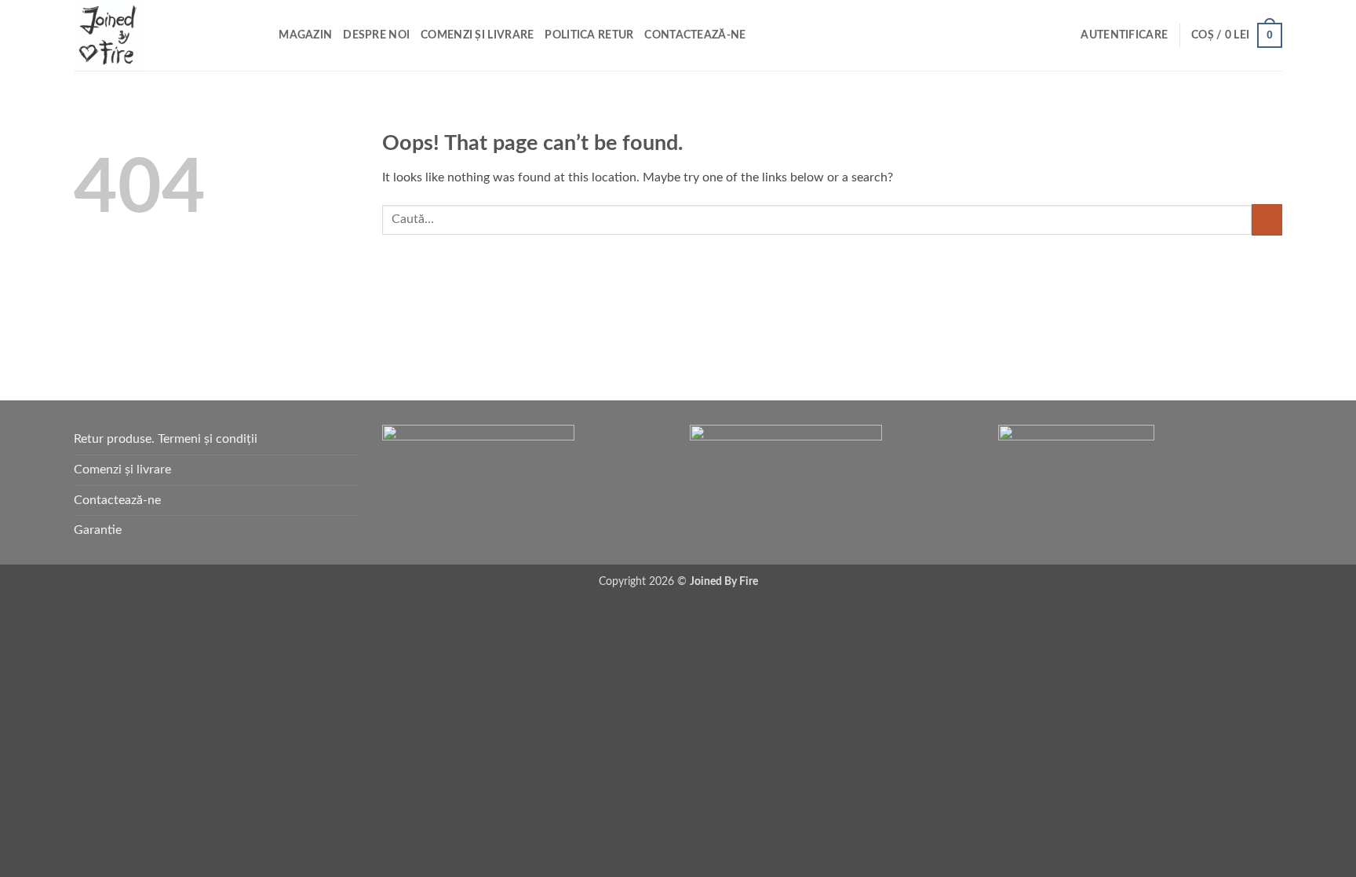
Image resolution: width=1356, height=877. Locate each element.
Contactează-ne (694, 35)
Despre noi (376, 35)
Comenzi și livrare (477, 35)
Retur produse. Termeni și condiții (165, 439)
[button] (1124, 35)
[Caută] (261, 36)
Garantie (98, 530)
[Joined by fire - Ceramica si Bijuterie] (152, 35)
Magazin (305, 35)
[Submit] (1267, 219)
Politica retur (589, 35)
